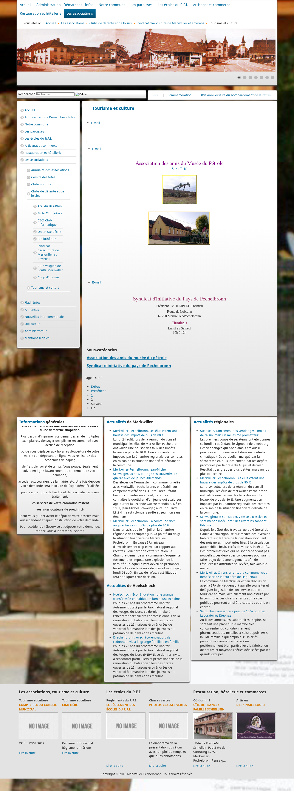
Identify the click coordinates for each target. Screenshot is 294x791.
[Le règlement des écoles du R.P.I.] (107, 739)
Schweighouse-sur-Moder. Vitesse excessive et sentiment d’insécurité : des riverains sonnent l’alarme (233, 521)
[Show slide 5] (261, 77)
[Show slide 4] (256, 77)
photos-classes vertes (149, 705)
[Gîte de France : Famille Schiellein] (194, 739)
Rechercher (26, 94)
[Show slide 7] (272, 77)
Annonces (32, 310)
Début (95, 386)
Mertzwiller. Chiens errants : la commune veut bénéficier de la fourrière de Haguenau (233, 574)
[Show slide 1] (239, 77)
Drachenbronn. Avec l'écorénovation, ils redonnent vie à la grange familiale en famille (146, 639)
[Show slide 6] (267, 77)
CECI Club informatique (47, 222)
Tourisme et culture (45, 287)
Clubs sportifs (41, 184)
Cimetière (50, 705)
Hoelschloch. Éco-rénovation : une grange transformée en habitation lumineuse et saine (146, 596)
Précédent (98, 391)
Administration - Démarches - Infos (64, 4)
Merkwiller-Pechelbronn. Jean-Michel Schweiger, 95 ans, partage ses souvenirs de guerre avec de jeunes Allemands (145, 473)
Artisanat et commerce (211, 4)
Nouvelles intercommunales (45, 317)
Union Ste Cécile (49, 232)
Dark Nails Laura (232, 705)
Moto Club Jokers (50, 213)
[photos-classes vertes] (149, 739)
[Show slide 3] (250, 77)
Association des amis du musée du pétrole (127, 357)
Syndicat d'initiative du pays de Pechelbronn (129, 365)
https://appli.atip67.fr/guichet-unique (60, 515)
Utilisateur (32, 324)
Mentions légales (37, 338)
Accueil (25, 4)
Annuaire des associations (50, 170)
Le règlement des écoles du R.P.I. (102, 707)
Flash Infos (32, 302)
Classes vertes (140, 700)
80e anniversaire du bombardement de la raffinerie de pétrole (189, 95)
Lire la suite (51, 753)
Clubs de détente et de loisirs (47, 193)
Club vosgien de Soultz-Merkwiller (50, 268)
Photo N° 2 (182, 705)
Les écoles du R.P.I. (173, 4)
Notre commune (112, 4)
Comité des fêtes (43, 177)
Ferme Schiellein (274, 709)
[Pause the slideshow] (262, 50)
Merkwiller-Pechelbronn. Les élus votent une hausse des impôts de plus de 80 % (145, 433)
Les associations (80, 13)
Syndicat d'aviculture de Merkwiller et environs (48, 252)
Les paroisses (142, 4)
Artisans (223, 700)
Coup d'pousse (48, 277)
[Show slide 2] (244, 77)
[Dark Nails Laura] (237, 739)
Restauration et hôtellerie (40, 13)
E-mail (95, 123)
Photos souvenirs (186, 700)
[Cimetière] (62, 739)
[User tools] (86, 141)
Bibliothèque (47, 239)
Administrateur (36, 331)
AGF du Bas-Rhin (50, 206)
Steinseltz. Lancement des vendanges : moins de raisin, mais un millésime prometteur (233, 433)
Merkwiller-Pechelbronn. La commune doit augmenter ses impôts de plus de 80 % (144, 523)
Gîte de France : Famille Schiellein (190, 707)
